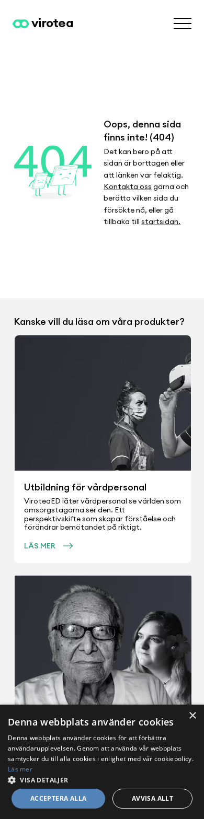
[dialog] (102, 762)
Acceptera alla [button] (58, 798)
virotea (52, 22)
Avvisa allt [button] (152, 798)
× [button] (192, 716)
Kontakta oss (128, 186)
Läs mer (20, 769)
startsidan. (160, 221)
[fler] (182, 24)
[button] (102, 780)
